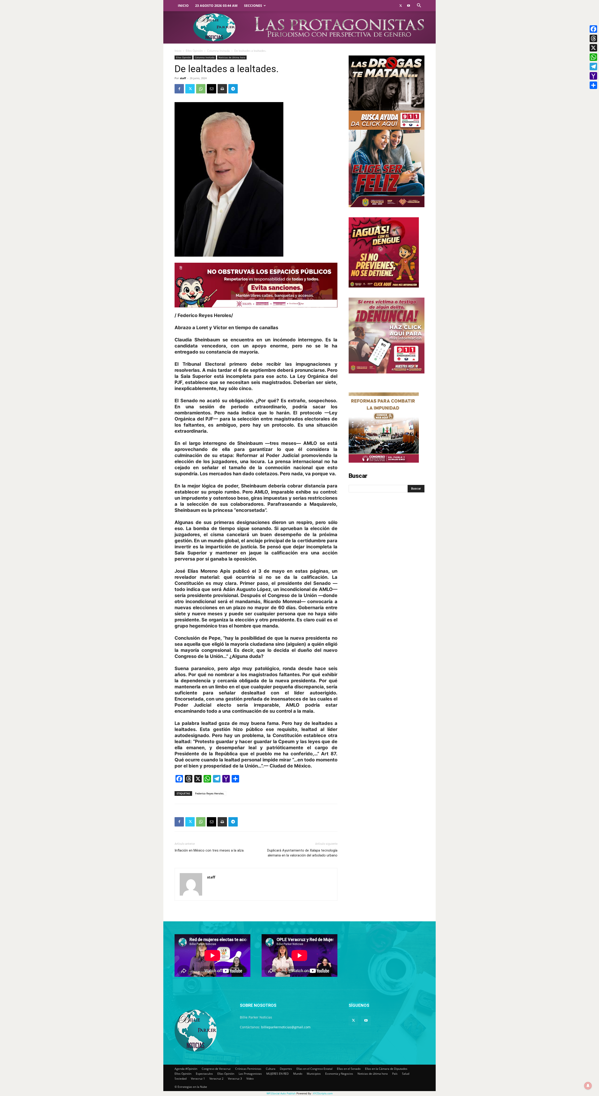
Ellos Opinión (194, 51)
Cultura (270, 1069)
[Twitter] (400, 5)
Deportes (286, 1069)
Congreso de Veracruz (216, 1069)
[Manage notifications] (588, 1085)
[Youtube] (408, 5)
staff (183, 78)
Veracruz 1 (198, 1079)
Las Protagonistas (250, 1074)
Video (250, 1079)
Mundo (297, 1074)
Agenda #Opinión (186, 1069)
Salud (405, 1074)
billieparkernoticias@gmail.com (285, 1027)
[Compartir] (593, 85)
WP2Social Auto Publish (281, 1093)
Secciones (253, 5)
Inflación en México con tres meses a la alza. (209, 850)
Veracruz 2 (216, 1079)
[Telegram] (233, 88)
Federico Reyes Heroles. (209, 793)
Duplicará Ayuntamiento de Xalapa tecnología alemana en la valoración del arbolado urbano (302, 852)
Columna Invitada (218, 51)
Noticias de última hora (232, 57)
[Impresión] (222, 88)
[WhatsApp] (200, 88)
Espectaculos (204, 1074)
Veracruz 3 (235, 1079)
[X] (593, 47)
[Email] (211, 88)
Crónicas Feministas (248, 1069)
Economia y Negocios (339, 1074)
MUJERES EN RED (277, 1074)
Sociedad (180, 1079)
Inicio (183, 5)
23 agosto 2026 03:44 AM (216, 5)
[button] (418, 6)
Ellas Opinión (225, 1074)
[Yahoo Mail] (593, 76)
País (395, 1074)
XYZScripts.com (323, 1093)
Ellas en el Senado (349, 1069)
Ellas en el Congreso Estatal (314, 1069)
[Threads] (593, 38)
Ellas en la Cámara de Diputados (386, 1069)
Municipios (314, 1074)
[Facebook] (179, 88)
